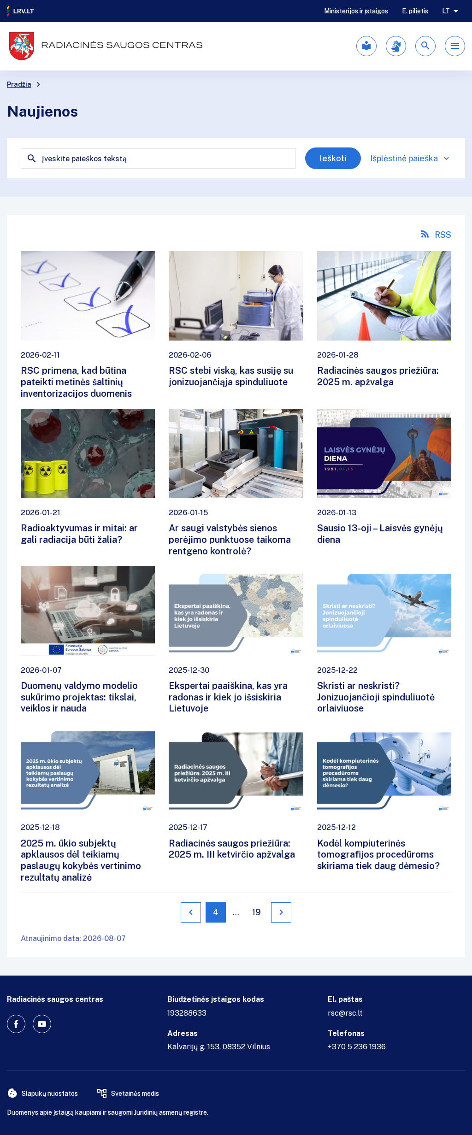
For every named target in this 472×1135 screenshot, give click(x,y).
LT (446, 11)
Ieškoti (333, 158)
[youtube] (42, 1024)
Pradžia (19, 84)
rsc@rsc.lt (345, 1013)
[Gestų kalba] (396, 46)
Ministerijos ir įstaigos (356, 11)
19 (256, 912)
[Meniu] (455, 46)
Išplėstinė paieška (404, 158)
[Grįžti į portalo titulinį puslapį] (21, 11)
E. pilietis (415, 11)
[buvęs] (191, 912)
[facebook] (16, 1024)
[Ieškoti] (425, 46)
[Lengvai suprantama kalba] (366, 46)
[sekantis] (281, 912)
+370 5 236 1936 (357, 1046)
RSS (443, 235)
